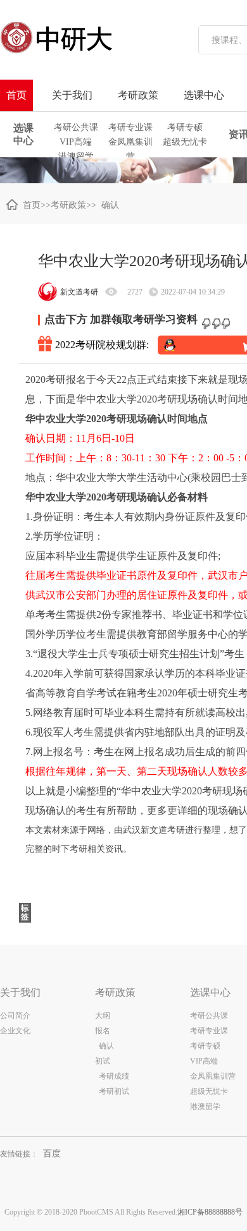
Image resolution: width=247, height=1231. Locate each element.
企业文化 (15, 1030)
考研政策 (138, 95)
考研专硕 (185, 127)
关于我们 (72, 95)
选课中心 (204, 95)
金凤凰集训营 (130, 143)
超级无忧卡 (185, 142)
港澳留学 (76, 156)
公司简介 (15, 1015)
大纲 (102, 1015)
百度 (52, 1153)
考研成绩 (112, 1076)
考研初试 (114, 1091)
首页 (16, 95)
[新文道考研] (85, 38)
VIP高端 (76, 142)
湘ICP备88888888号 (210, 1212)
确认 (107, 205)
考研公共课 (76, 127)
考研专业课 (130, 127)
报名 (102, 1030)
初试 (102, 1061)
